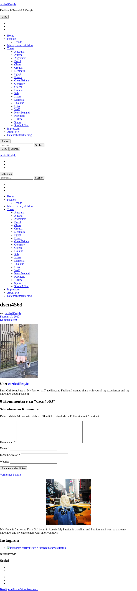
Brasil (17, 61)
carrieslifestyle (8, 4)
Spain (17, 122)
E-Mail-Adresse (10, 454)
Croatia (18, 67)
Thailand (19, 102)
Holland (18, 90)
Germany (19, 83)
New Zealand (22, 112)
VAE (17, 109)
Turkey (18, 118)
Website (4, 461)
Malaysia (19, 99)
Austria (18, 54)
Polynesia (19, 115)
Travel (10, 48)
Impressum (13, 128)
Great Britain (21, 80)
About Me (13, 131)
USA (17, 106)
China (17, 64)
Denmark (19, 70)
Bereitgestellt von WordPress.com (19, 589)
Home (10, 35)
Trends (18, 41)
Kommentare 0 (8, 319)
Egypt (17, 74)
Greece (18, 86)
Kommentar (8, 442)
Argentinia (20, 58)
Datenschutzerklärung (19, 134)
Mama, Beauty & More (20, 45)
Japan (17, 96)
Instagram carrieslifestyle (52, 547)
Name (4, 448)
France (18, 77)
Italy (16, 93)
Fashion (11, 38)
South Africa (21, 125)
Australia (19, 51)
